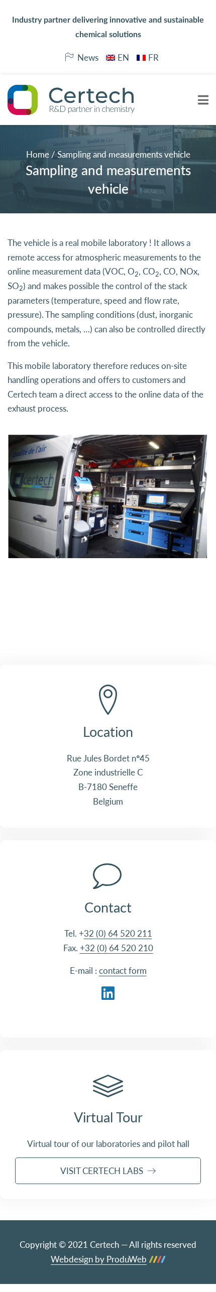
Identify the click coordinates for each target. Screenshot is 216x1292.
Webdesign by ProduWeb (99, 1259)
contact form (123, 970)
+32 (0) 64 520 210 (116, 948)
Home (37, 154)
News (87, 57)
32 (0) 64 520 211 (118, 933)
